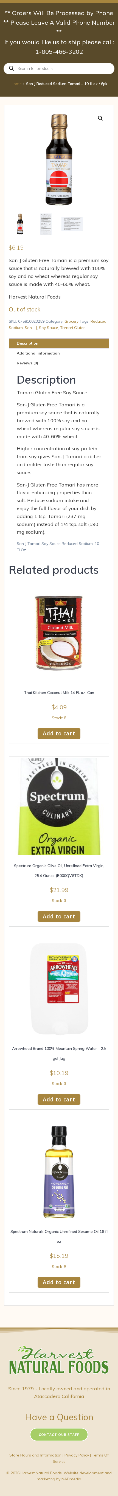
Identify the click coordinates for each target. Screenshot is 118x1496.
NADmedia (71, 1479)
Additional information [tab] (38, 353)
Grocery (71, 321)
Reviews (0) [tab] (27, 363)
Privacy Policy (76, 1455)
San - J (31, 327)
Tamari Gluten (73, 327)
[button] (100, 118)
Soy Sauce (48, 327)
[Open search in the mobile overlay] (59, 68)
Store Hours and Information (35, 1455)
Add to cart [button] (59, 733)
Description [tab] (27, 343)
